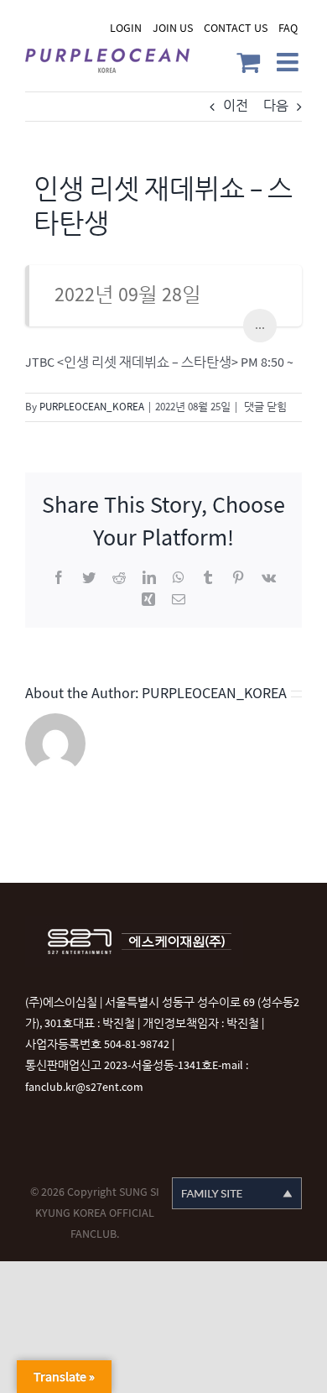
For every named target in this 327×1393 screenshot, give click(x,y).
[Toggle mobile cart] (248, 62)
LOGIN (126, 28)
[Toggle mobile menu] (289, 62)
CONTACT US (235, 28)
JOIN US (173, 28)
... (260, 325)
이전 (235, 106)
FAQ (288, 28)
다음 (275, 106)
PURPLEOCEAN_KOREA (91, 407)
